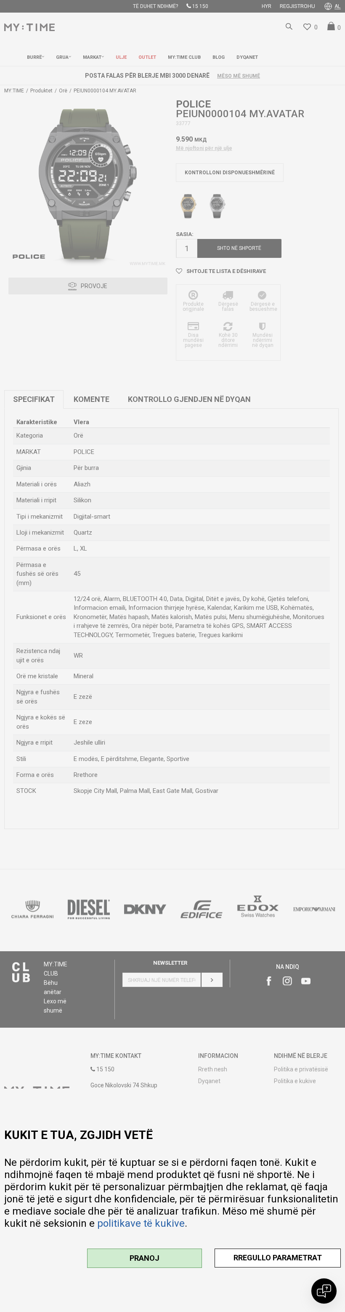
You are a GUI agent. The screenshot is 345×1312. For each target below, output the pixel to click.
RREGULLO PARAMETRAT (278, 1257)
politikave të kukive (141, 1223)
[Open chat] (324, 1291)
